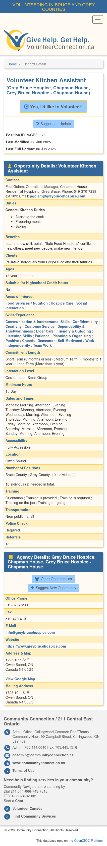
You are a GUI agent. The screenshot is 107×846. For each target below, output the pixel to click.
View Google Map (20, 678)
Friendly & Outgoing (73, 331)
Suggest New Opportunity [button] (55, 587)
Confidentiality (85, 321)
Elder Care (45, 331)
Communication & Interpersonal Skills (37, 321)
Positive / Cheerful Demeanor (30, 340)
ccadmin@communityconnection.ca (43, 754)
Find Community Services (34, 816)
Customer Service (39, 326)
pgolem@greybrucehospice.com (57, 195)
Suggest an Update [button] (55, 123)
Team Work (42, 345)
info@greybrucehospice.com (30, 632)
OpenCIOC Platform (88, 840)
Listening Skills (18, 335)
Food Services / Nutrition (26, 303)
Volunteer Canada (27, 808)
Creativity (13, 326)
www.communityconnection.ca (38, 762)
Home (12, 63)
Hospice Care (62, 303)
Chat (19, 800)
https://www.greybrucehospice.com (35, 646)
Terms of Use (23, 770)
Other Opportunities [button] (56, 578)
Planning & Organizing (72, 335)
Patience (42, 335)
